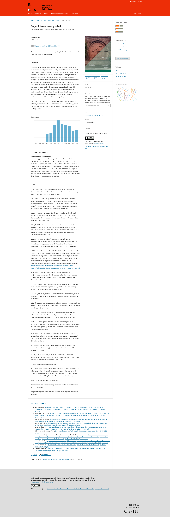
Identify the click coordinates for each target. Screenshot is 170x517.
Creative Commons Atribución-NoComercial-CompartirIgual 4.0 (96, 146)
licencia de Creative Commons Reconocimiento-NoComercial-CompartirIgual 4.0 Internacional (78, 489)
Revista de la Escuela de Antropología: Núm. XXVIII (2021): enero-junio (65, 439)
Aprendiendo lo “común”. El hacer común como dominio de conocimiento (71, 449)
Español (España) (121, 76)
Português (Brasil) (121, 73)
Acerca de (74, 14)
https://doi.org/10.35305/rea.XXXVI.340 (47, 46)
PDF (89, 78)
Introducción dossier (62, 431)
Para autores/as (120, 47)
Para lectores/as (120, 44)
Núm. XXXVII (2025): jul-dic (52, 20)
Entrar (140, 1)
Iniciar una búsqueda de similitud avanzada (56, 459)
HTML (97, 78)
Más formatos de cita (92, 106)
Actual (30, 14)
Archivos (38, 14)
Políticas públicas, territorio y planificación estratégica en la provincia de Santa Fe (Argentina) (77, 423)
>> (50, 455)
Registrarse (133, 1)
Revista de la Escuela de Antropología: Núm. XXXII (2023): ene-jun (86, 443)
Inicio (32, 20)
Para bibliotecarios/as (121, 50)
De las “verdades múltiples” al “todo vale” (62, 445)
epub (105, 78)
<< (31, 455)
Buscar (138, 14)
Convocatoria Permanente (59, 14)
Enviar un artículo (122, 59)
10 (43, 455)
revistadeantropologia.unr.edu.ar (42, 482)
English (117, 70)
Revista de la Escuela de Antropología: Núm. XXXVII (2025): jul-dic (61, 421)
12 (47, 455)
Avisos (46, 14)
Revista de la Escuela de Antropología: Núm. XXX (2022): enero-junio (57, 425)
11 (45, 455)
